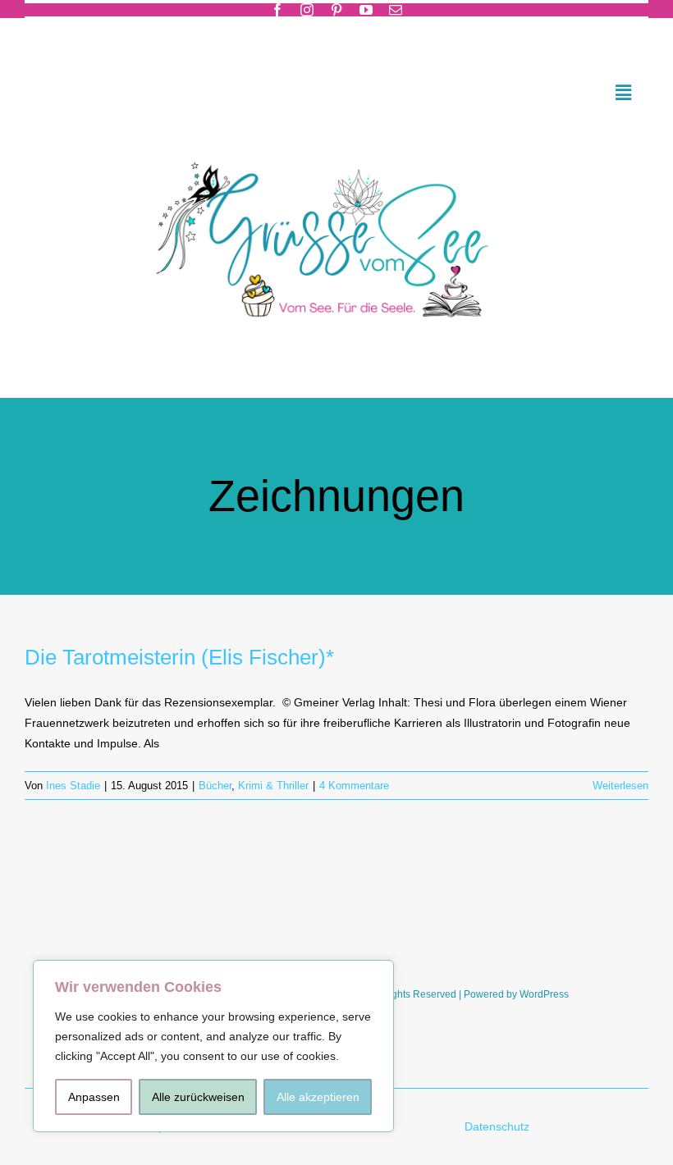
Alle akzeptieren (318, 1096)
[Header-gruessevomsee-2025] (336, 140)
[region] (213, 1046)
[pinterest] (336, 9)
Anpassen (94, 1096)
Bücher (215, 785)
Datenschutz (499, 1126)
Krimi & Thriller (273, 785)
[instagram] (307, 9)
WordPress (544, 994)
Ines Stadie (73, 785)
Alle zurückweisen (198, 1096)
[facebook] (277, 9)
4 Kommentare (354, 785)
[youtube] (366, 9)
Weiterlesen (620, 785)
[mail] (395, 9)
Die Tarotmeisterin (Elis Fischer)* (179, 657)
